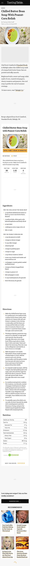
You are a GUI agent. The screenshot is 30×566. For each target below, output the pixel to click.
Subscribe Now (14, 501)
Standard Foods (22, 65)
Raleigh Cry (19, 90)
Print (15, 156)
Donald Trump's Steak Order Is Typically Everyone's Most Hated (21, 529)
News (3, 8)
